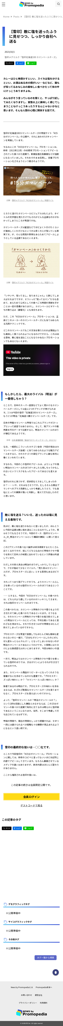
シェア (21, 63)
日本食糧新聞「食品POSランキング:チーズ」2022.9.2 (34, 440)
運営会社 (38, 995)
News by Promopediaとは (22, 987)
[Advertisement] (31, 866)
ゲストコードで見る (31, 805)
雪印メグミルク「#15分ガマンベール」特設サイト (33, 200)
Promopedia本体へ (44, 987)
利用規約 (43, 1002)
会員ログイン (31, 797)
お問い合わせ (26, 995)
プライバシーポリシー (28, 1002)
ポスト (10, 63)
